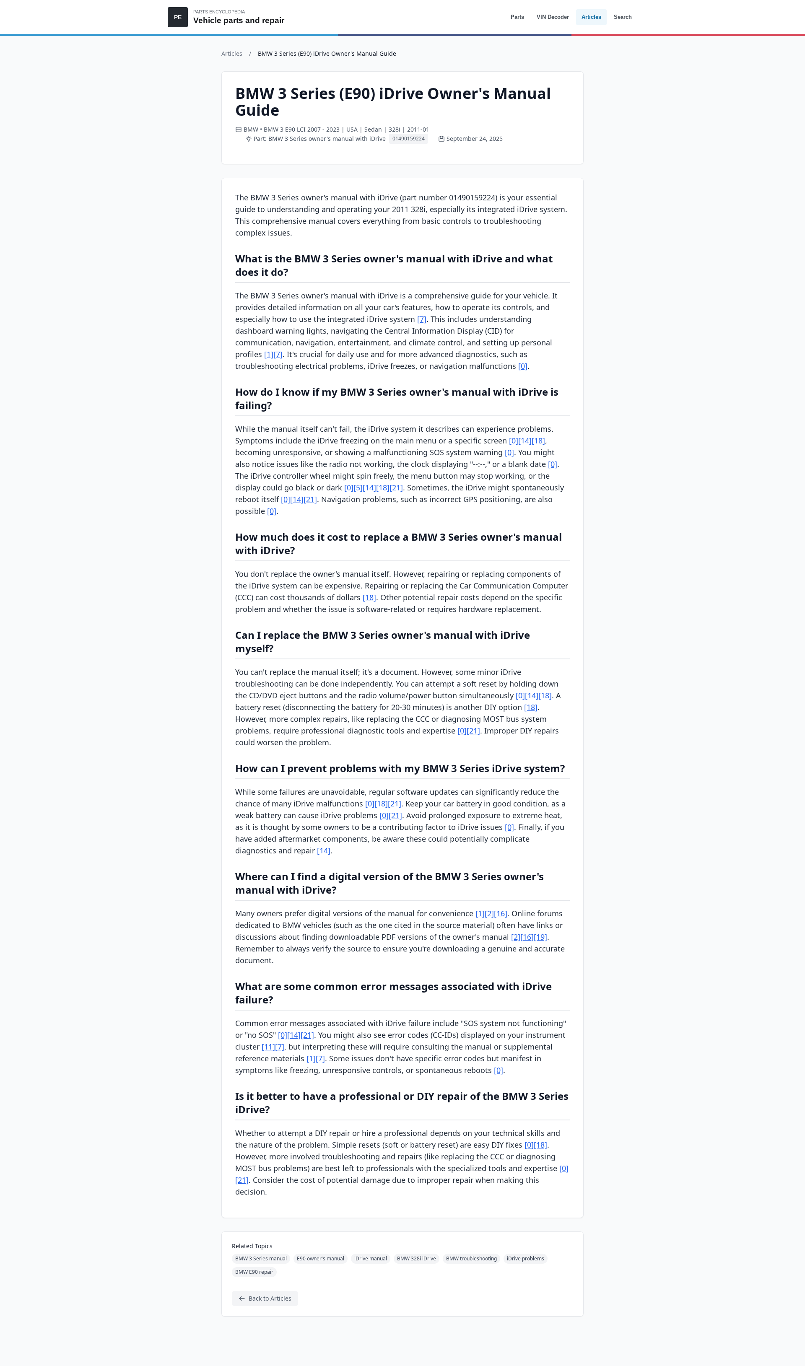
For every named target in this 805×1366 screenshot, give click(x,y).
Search (623, 17)
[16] (500, 913)
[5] (358, 487)
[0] (522, 366)
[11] (268, 1047)
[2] (489, 913)
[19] (540, 937)
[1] (268, 354)
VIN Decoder (553, 17)
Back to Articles (270, 1298)
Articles (591, 17)
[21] (396, 487)
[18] (538, 440)
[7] (421, 319)
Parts (517, 17)
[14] (525, 440)
